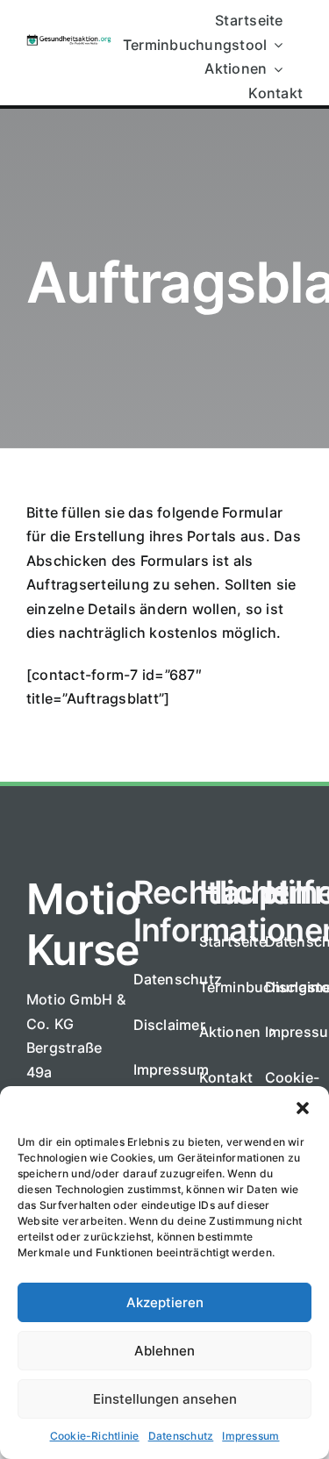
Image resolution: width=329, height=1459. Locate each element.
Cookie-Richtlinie (94, 1435)
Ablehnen (164, 1350)
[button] (302, 1108)
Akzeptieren (165, 1302)
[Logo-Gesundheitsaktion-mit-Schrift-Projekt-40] (68, 41)
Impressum (250, 1435)
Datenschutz (181, 1435)
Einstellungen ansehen (165, 1399)
